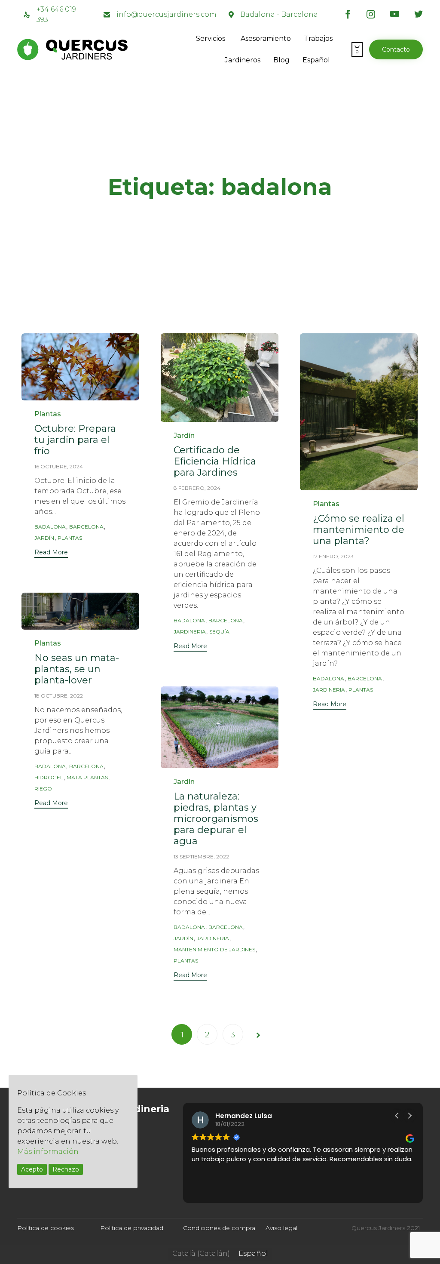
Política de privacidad (131, 1228)
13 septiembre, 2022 (201, 856)
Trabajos (318, 38)
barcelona (86, 526)
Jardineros (242, 60)
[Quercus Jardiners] (103, 49)
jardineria (190, 631)
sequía (219, 631)
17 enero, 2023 (333, 556)
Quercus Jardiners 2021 (385, 1228)
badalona (50, 526)
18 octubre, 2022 (58, 695)
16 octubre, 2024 (58, 466)
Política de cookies (45, 1228)
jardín (44, 538)
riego (43, 788)
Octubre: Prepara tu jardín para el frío (75, 440)
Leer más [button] (205, 1190)
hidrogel (48, 777)
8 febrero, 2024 (197, 488)
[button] (396, 49)
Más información (48, 1151)
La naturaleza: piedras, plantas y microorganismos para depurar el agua (216, 818)
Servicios (210, 38)
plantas (70, 538)
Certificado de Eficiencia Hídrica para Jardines (215, 461)
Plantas (47, 414)
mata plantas (87, 777)
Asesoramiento (266, 38)
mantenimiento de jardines (214, 949)
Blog (281, 60)
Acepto (32, 1169)
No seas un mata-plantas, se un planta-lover (76, 669)
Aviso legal (281, 1228)
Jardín (184, 435)
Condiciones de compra (219, 1228)
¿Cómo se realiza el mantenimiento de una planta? (358, 530)
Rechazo (65, 1169)
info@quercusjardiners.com (166, 14)
